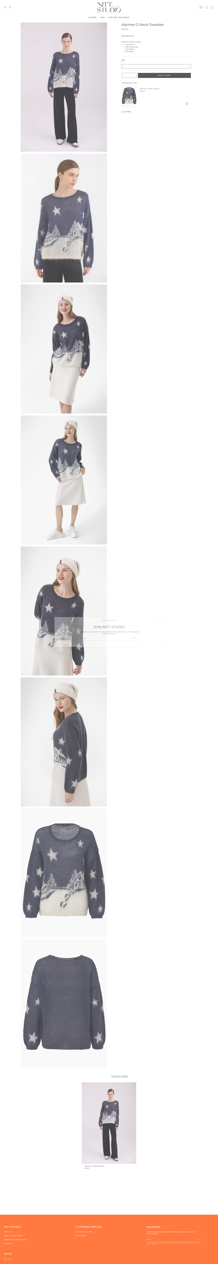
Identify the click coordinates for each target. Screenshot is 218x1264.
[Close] (159, 621)
